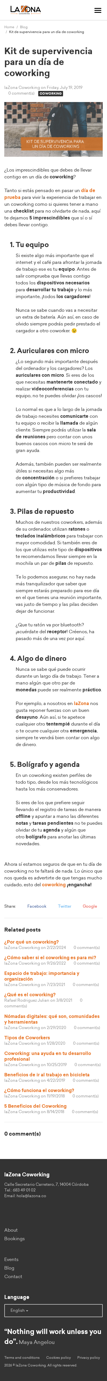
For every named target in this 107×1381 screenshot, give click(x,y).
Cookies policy (58, 1357)
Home (9, 27)
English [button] (18, 1311)
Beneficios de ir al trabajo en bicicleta (47, 1075)
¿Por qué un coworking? (31, 942)
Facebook (37, 907)
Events (11, 1259)
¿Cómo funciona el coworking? (39, 1090)
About (11, 1230)
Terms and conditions (22, 1357)
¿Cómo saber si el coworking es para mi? (50, 958)
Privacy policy (88, 1357)
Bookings (14, 1239)
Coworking (51, 93)
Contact (13, 1276)
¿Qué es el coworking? (30, 995)
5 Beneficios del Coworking (35, 1106)
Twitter (64, 907)
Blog (24, 27)
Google (89, 907)
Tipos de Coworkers (27, 1038)
